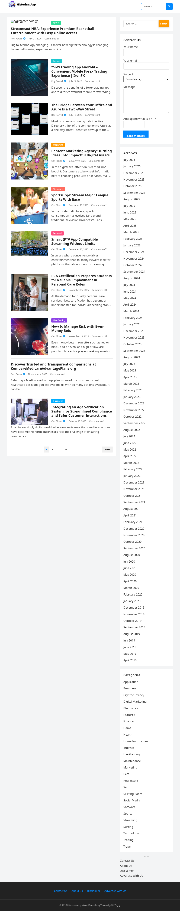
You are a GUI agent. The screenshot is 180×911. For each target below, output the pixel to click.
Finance (57, 61)
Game (127, 728)
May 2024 (129, 298)
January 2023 (131, 397)
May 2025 (129, 219)
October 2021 (132, 496)
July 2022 (129, 436)
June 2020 (129, 568)
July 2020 (129, 561)
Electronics (130, 708)
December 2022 (133, 403)
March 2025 (131, 232)
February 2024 (132, 318)
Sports (56, 22)
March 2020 (131, 588)
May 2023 (129, 370)
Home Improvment (136, 741)
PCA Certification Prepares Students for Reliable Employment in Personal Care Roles (81, 280)
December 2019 (133, 607)
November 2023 (133, 337)
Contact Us (127, 861)
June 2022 (129, 443)
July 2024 (129, 285)
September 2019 (134, 627)
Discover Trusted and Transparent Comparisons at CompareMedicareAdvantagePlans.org (53, 366)
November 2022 (133, 410)
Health (127, 734)
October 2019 (132, 621)
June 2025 (129, 212)
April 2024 (130, 304)
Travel (127, 846)
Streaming (58, 189)
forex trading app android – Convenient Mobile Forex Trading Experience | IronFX (79, 71)
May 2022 (129, 449)
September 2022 (134, 423)
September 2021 (134, 502)
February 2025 (132, 239)
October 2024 (132, 265)
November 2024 (133, 259)
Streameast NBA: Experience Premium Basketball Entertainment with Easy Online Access (52, 30)
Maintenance (132, 761)
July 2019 (129, 640)
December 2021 (133, 482)
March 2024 (131, 311)
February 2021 (132, 522)
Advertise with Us (131, 876)
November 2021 (133, 489)
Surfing (128, 827)
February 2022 (132, 469)
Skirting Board (133, 794)
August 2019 (131, 634)
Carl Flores (56, 160)
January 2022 (131, 476)
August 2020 (131, 555)
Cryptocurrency (133, 695)
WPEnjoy (116, 905)
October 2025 (132, 186)
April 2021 (130, 515)
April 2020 (130, 581)
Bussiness (58, 400)
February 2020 (132, 594)
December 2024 (133, 252)
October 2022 (132, 417)
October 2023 (132, 344)
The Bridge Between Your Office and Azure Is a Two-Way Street (81, 107)
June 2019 (129, 647)
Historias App (74, 905)
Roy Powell (16, 38)
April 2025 (130, 226)
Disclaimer (127, 871)
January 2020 (131, 601)
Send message (136, 135)
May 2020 (129, 575)
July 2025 (129, 206)
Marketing (58, 144)
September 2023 (134, 351)
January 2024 (131, 324)
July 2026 (129, 160)
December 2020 (133, 529)
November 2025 (133, 179)
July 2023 (129, 364)
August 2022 (131, 430)
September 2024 (134, 272)
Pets (126, 774)
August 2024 (131, 278)
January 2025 (131, 245)
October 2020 (132, 542)
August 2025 (131, 199)
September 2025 (134, 193)
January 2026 (131, 166)
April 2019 (130, 660)
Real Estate (130, 781)
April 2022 (130, 456)
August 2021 (131, 509)
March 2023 (131, 384)
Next (107, 449)
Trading (128, 840)
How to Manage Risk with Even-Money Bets (77, 328)
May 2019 (129, 654)
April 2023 (130, 377)
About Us (126, 866)
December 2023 (133, 331)
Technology (131, 833)
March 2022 (131, 463)
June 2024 (129, 291)
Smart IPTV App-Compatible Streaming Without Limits (74, 241)
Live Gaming (59, 320)
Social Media (131, 800)
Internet (128, 748)
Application (130, 682)
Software (129, 807)
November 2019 (133, 614)
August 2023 (131, 357)
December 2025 (133, 173)
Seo (125, 787)
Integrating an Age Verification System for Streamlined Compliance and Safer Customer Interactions (81, 411)
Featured (57, 233)
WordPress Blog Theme (95, 905)
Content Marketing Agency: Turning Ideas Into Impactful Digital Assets (81, 152)
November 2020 (133, 535)
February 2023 (132, 390)
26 (65, 449)
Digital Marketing (135, 702)
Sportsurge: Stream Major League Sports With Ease (79, 197)
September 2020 (134, 548)
